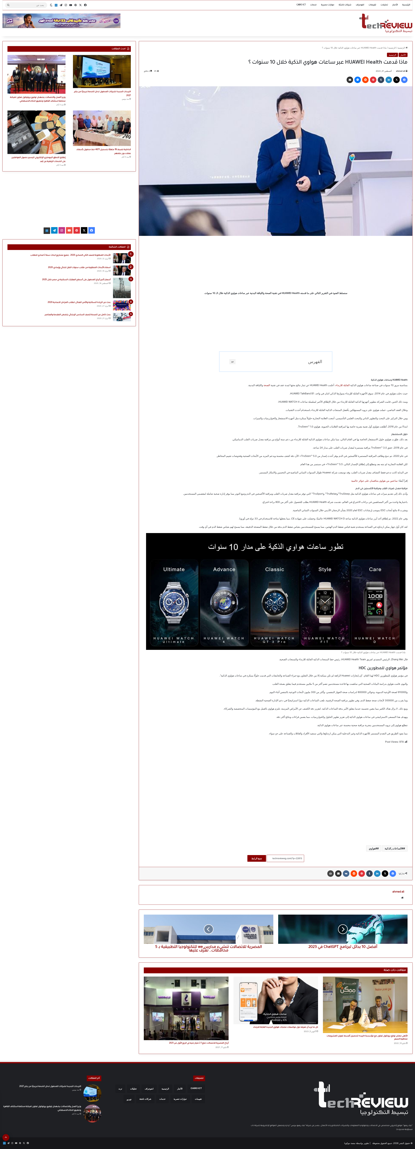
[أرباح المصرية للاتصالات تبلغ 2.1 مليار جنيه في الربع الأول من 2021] (186, 1008)
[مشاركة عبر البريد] (350, 80)
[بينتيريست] (373, 80)
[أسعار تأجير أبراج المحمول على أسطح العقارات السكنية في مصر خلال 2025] (122, 288)
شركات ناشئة (345, 5)
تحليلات (384, 5)
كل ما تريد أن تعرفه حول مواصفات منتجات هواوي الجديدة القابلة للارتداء (285, 1027)
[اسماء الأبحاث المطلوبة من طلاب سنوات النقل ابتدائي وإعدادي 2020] (122, 271)
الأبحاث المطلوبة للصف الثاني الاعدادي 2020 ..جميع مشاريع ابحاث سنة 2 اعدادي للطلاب (70, 255)
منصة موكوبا (349, 1143)
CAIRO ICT (301, 5)
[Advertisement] (275, 263)
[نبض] (56, 5)
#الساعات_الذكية (394, 848)
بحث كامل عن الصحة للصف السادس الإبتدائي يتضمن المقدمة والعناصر (78, 315)
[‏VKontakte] (346, 873)
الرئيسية (406, 5)
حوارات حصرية (327, 5)
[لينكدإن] (388, 80)
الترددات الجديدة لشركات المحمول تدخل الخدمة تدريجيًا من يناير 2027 (50, 1086)
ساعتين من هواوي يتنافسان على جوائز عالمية (374, 480)
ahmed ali (400, 71)
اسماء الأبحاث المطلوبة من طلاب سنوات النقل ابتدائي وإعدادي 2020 (79, 268)
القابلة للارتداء (343, 385)
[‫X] (396, 80)
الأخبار (395, 5)
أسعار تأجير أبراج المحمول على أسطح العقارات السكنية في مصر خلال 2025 (76, 280)
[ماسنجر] (357, 80)
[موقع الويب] (402, 898)
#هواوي (373, 848)
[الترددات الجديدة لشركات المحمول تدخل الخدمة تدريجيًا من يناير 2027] (102, 71)
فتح (232, 362)
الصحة (267, 385)
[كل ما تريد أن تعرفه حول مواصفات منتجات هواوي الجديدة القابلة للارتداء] (275, 1000)
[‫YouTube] (69, 230)
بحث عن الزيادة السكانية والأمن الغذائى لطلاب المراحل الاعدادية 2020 (79, 302)
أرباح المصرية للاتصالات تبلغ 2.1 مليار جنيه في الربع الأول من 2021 (199, 1043)
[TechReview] (386, 23)
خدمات (313, 5)
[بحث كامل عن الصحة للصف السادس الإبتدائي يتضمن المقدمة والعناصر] (122, 317)
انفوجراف (360, 5)
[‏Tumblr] (381, 80)
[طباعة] (330, 873)
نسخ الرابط (256, 858)
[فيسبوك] (404, 80)
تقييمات (372, 5)
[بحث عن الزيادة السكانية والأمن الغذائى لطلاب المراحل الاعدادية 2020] (122, 305)
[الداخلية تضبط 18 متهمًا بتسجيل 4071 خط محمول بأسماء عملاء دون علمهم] (102, 128)
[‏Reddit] (365, 80)
